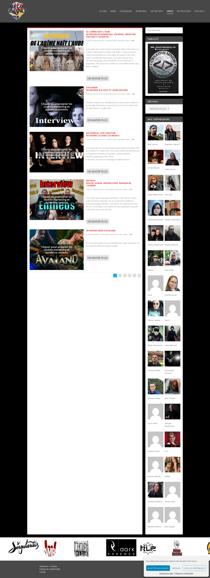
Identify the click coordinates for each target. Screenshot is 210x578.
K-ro (166, 451)
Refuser (176, 568)
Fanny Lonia (170, 501)
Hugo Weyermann (155, 194)
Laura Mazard (171, 345)
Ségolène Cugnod (172, 144)
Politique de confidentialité (184, 573)
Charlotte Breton (155, 501)
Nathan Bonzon (98, 41)
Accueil (103, 11)
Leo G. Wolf (152, 423)
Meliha (167, 476)
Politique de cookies (166, 573)
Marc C (168, 320)
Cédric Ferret (97, 94)
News (113, 11)
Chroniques (126, 11)
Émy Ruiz (96, 234)
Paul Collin (169, 270)
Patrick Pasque (154, 320)
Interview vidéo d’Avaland (101, 230)
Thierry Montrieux (155, 245)
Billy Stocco (153, 144)
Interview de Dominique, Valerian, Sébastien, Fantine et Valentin (111, 34)
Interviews (141, 11)
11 (135, 275)
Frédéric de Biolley (172, 219)
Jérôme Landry (154, 398)
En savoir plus (97, 78)
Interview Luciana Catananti (103, 134)
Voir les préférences (194, 568)
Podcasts (199, 11)
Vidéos (170, 11)
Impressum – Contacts (48, 566)
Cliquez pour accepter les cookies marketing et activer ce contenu (56, 50)
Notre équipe (184, 11)
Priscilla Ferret (171, 295)
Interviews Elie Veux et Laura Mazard (107, 88)
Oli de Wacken (154, 168)
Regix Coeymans (155, 345)
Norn (150, 295)
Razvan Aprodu (154, 476)
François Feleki (154, 370)
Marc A (151, 270)
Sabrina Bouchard (155, 219)
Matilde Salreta (154, 526)
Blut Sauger (170, 526)
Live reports (156, 11)
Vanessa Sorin (154, 451)
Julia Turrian (170, 398)
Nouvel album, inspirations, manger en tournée (108, 183)
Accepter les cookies (158, 568)
